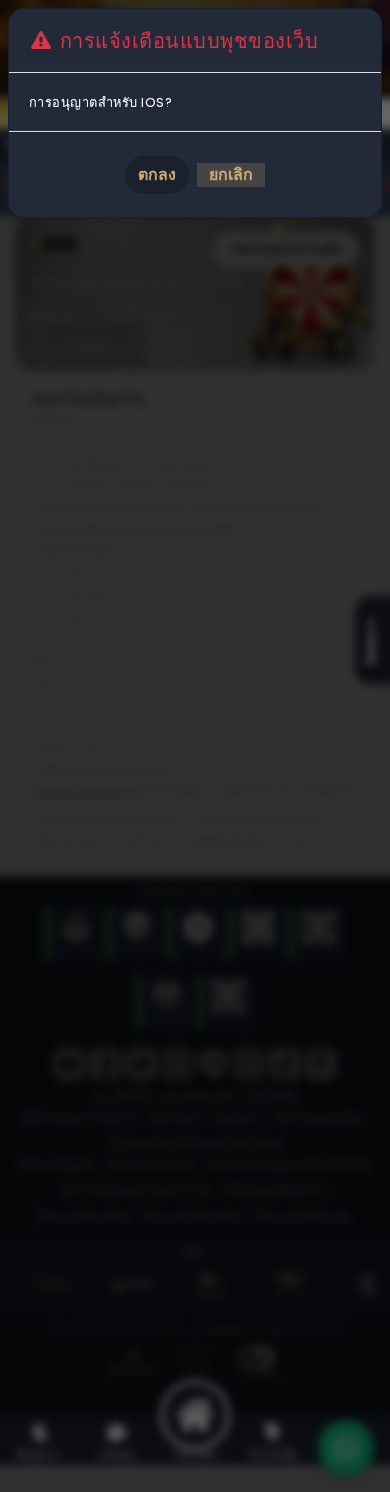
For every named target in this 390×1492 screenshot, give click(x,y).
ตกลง (157, 174)
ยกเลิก (231, 174)
